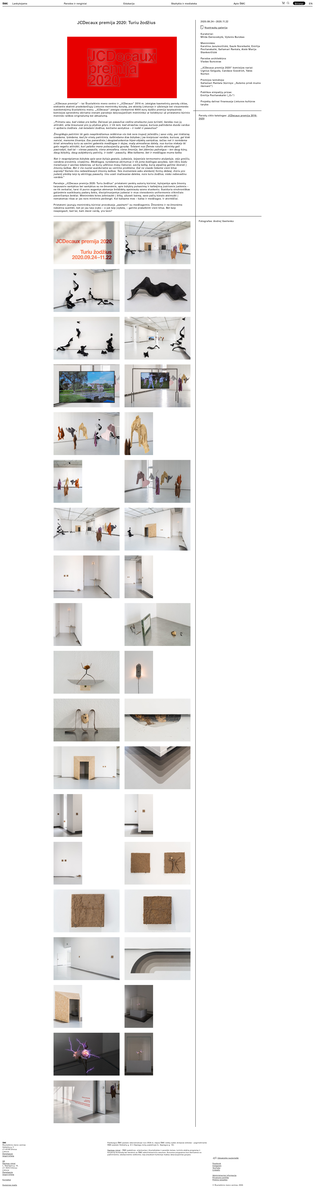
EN (311, 3)
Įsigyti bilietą (8, 1156)
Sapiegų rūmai (9, 1163)
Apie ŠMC (239, 3)
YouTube (216, 1168)
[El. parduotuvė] (283, 3)
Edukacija (128, 3)
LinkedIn (216, 1170)
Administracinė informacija (224, 1175)
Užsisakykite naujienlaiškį (228, 1158)
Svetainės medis (9, 1185)
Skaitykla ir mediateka (184, 3)
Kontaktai (6, 1180)
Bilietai (299, 3)
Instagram (217, 1166)
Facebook (217, 1163)
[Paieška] (288, 3)
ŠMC (5, 3)
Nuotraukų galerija (216, 27)
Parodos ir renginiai (75, 3)
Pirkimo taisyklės (220, 1180)
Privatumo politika (221, 1177)
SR (3, 1161)
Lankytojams (19, 3)
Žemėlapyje (7, 1154)
